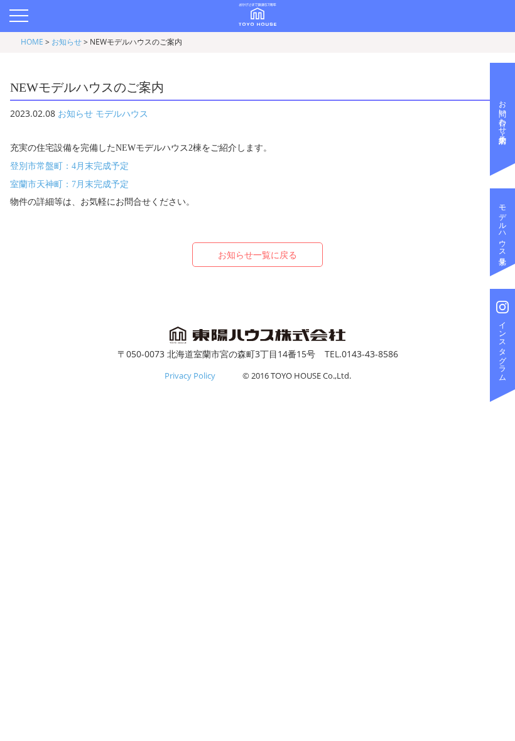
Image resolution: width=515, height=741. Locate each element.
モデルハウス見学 (502, 226)
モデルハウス (121, 113)
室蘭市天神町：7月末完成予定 (69, 184)
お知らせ (75, 113)
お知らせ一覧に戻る (257, 255)
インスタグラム (502, 347)
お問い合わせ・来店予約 (502, 113)
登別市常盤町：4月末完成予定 (69, 166)
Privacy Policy (190, 375)
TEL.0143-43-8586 (361, 354)
